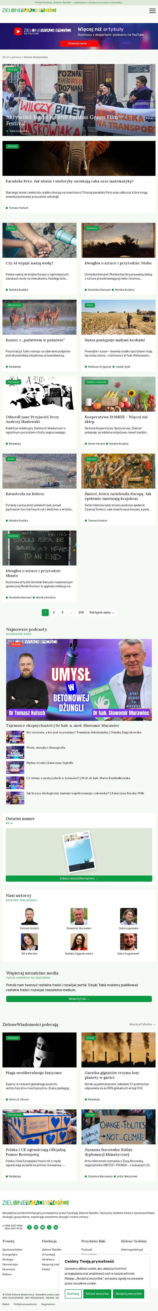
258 (81, 612)
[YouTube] (42, 1227)
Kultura (7, 1274)
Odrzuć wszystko (97, 1294)
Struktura (48, 1259)
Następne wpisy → (102, 612)
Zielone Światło (52, 1249)
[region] (104, 1279)
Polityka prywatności (25, 1304)
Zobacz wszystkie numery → (79, 878)
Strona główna (11, 57)
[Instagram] (36, 1227)
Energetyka (9, 1254)
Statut (46, 1269)
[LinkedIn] (55, 1227)
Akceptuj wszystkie (129, 1294)
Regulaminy (48, 1304)
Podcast (86, 1249)
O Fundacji (48, 1254)
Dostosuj (73, 1294)
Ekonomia (8, 1269)
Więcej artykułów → (142, 1024)
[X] (49, 1227)
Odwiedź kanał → (79, 43)
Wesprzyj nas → (79, 999)
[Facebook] (29, 1227)
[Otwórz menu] (152, 11)
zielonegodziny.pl (132, 1249)
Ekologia (7, 1259)
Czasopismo (89, 1254)
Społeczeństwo (12, 1249)
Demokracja (10, 1264)
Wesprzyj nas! (50, 1264)
